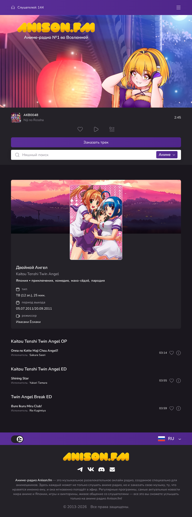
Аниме (164, 154)
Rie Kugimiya (38, 410)
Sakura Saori (38, 355)
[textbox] (168, 438)
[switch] (17, 439)
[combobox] (168, 438)
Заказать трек (96, 142)
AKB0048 (31, 115)
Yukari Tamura (38, 382)
